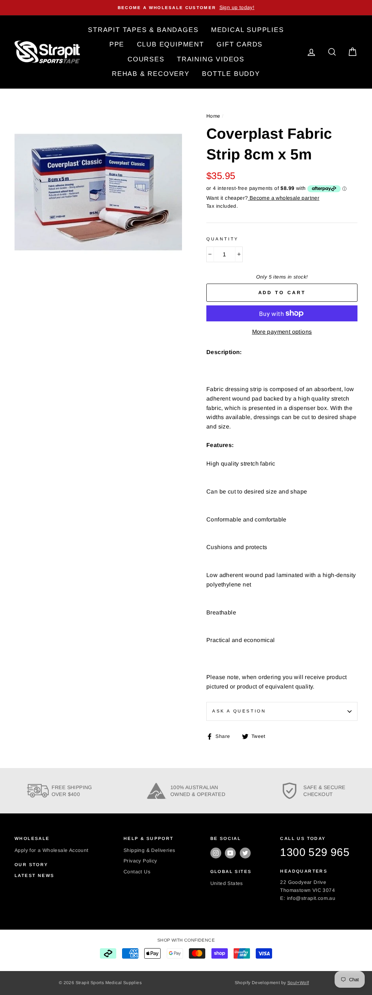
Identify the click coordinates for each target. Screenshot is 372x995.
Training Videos (210, 59)
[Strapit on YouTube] (230, 853)
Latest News (34, 875)
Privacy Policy (140, 861)
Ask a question (239, 711)
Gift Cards (240, 44)
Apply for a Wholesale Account (52, 850)
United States (226, 883)
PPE (116, 44)
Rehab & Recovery (151, 73)
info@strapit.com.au (311, 898)
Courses (146, 59)
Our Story (31, 864)
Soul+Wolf (298, 982)
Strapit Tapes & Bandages (143, 29)
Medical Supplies (247, 29)
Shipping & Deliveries (149, 850)
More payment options (282, 332)
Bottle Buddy (231, 73)
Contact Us (137, 871)
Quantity (222, 238)
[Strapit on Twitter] (245, 853)
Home (213, 116)
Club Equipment (170, 44)
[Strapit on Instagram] (215, 853)
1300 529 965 (314, 852)
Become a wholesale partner (283, 198)
